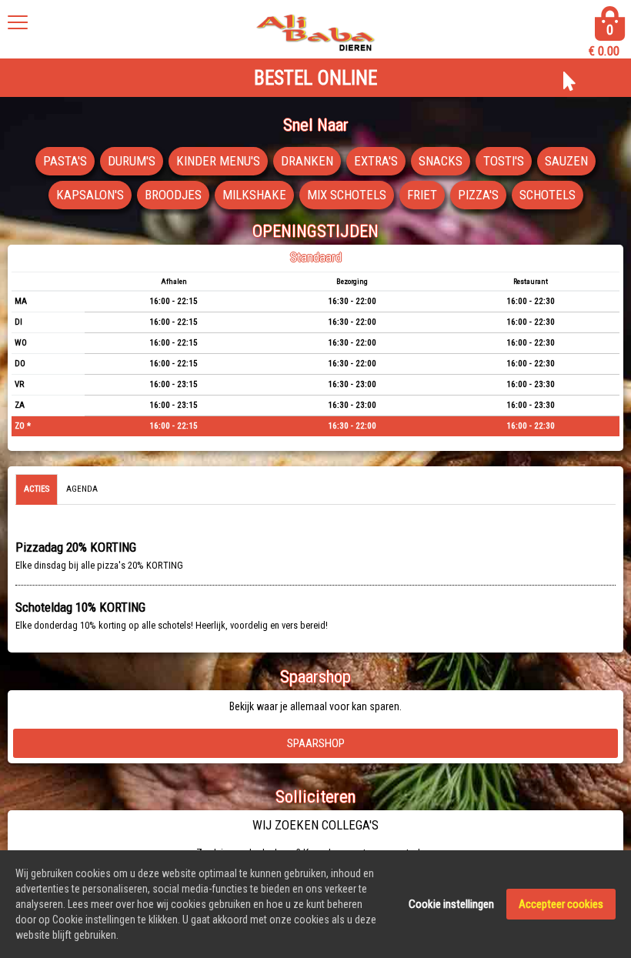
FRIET (422, 194)
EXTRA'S (376, 161)
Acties (36, 489)
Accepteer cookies (561, 904)
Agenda (82, 489)
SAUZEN (566, 161)
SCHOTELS (547, 194)
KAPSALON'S (90, 194)
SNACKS (440, 161)
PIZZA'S (478, 194)
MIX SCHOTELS (346, 194)
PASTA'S (65, 161)
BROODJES (173, 194)
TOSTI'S (503, 161)
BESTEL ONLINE (315, 78)
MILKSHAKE (254, 194)
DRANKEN (307, 161)
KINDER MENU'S (218, 161)
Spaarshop (316, 743)
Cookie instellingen (451, 904)
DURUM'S (131, 161)
